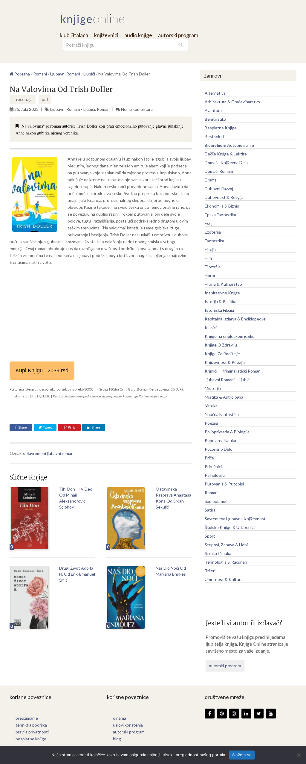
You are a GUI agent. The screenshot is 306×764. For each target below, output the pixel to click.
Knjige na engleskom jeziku (230, 336)
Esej (208, 223)
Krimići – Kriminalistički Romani (233, 370)
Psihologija (215, 475)
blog (117, 738)
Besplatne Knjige (221, 127)
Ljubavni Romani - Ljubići (72, 109)
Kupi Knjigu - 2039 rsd (42, 370)
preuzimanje (27, 718)
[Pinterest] (222, 713)
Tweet (47, 427)
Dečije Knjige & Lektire (226, 153)
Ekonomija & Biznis (222, 205)
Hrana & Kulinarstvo (223, 284)
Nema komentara (137, 109)
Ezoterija (213, 232)
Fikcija (210, 249)
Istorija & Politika (220, 301)
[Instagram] (234, 713)
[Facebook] (210, 713)
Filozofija (213, 266)
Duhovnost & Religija (224, 197)
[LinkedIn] (246, 713)
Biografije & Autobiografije (229, 145)
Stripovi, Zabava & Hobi (226, 544)
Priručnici (213, 466)
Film (208, 258)
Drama (211, 179)
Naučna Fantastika (222, 414)
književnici (106, 35)
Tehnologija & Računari (226, 562)
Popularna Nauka (220, 440)
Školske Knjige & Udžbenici (230, 527)
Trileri (210, 570)
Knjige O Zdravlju (221, 344)
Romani (104, 109)
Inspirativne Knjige (222, 292)
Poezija (211, 423)
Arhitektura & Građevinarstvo (232, 101)
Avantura (213, 110)
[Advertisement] (101, 313)
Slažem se (242, 754)
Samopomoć (216, 501)
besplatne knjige (31, 738)
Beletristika (215, 119)
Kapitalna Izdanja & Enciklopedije (235, 318)
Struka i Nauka (218, 553)
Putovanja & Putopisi (224, 483)
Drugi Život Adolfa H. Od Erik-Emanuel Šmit (77, 574)
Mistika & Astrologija (224, 397)
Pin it (71, 427)
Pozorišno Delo (218, 449)
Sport (210, 535)
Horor (210, 275)
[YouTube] (271, 713)
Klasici (211, 327)
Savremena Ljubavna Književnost (235, 518)
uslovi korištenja (128, 724)
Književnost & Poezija (225, 362)
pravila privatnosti (32, 731)
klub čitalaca (74, 35)
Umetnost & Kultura (224, 579)
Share (22, 427)
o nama (119, 718)
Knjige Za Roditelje (222, 353)
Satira (210, 509)
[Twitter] (259, 713)
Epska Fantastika (220, 214)
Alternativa (215, 93)
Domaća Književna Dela (226, 162)
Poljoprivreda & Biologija (227, 431)
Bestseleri (214, 136)
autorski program (178, 35)
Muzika (211, 405)
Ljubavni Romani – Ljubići (227, 379)
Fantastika (214, 240)
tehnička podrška (31, 724)
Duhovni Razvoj (219, 188)
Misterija (213, 388)
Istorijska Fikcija (219, 310)
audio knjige (138, 35)
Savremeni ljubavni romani (50, 453)
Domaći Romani (219, 171)
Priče (209, 457)
